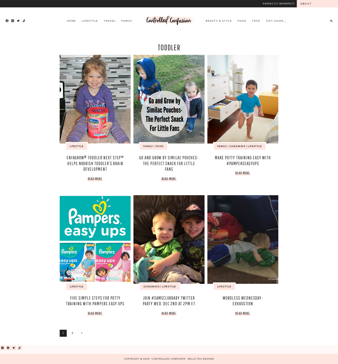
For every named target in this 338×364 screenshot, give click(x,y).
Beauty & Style (219, 20)
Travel (110, 20)
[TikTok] (24, 21)
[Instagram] (12, 21)
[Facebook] (7, 21)
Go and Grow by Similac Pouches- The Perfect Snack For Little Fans (169, 163)
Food (241, 20)
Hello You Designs (201, 358)
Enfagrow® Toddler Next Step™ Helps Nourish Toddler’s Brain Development (95, 163)
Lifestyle (90, 20)
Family (126, 20)
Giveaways (237, 146)
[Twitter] (18, 21)
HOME (71, 20)
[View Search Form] (331, 20)
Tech (256, 20)
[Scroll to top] (327, 356)
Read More (95, 179)
